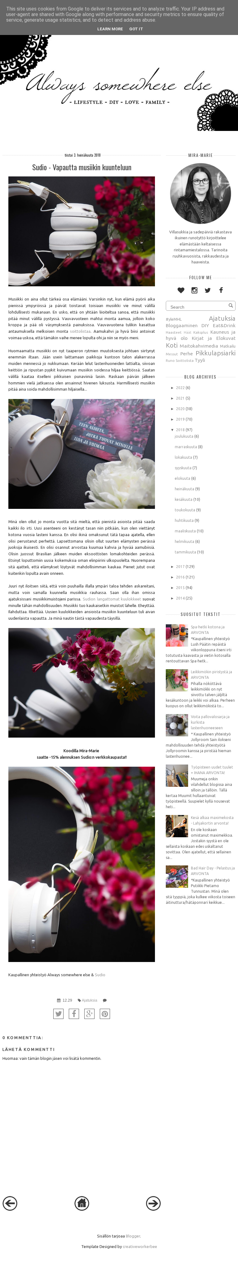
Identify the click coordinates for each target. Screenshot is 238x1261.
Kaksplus (200, 332)
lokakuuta (183, 457)
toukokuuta (185, 510)
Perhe (186, 353)
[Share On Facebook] (74, 1014)
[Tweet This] (58, 1014)
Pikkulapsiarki (216, 353)
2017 (180, 567)
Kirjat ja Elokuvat (214, 338)
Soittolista (185, 360)
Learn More (110, 29)
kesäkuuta (183, 499)
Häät (187, 332)
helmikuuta (184, 542)
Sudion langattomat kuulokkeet (112, 599)
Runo (170, 360)
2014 (180, 598)
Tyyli (200, 360)
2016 (180, 577)
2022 (180, 388)
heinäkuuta (184, 489)
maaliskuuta (185, 531)
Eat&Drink (224, 325)
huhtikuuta (184, 520)
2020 (180, 409)
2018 (180, 430)
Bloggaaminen (182, 325)
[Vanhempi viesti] (153, 1209)
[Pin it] (105, 1014)
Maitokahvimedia (199, 346)
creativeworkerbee (140, 1246)
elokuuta (182, 478)
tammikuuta (185, 552)
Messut (172, 354)
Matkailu (228, 346)
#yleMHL (174, 319)
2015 (180, 588)
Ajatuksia (89, 1000)
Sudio (100, 975)
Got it (136, 29)
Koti (172, 345)
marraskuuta (186, 447)
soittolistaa (80, 331)
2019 (180, 419)
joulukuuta (184, 436)
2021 (180, 398)
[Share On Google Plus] (89, 1014)
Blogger (133, 1236)
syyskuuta (183, 468)
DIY (205, 325)
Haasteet (174, 332)
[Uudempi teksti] (9, 1209)
